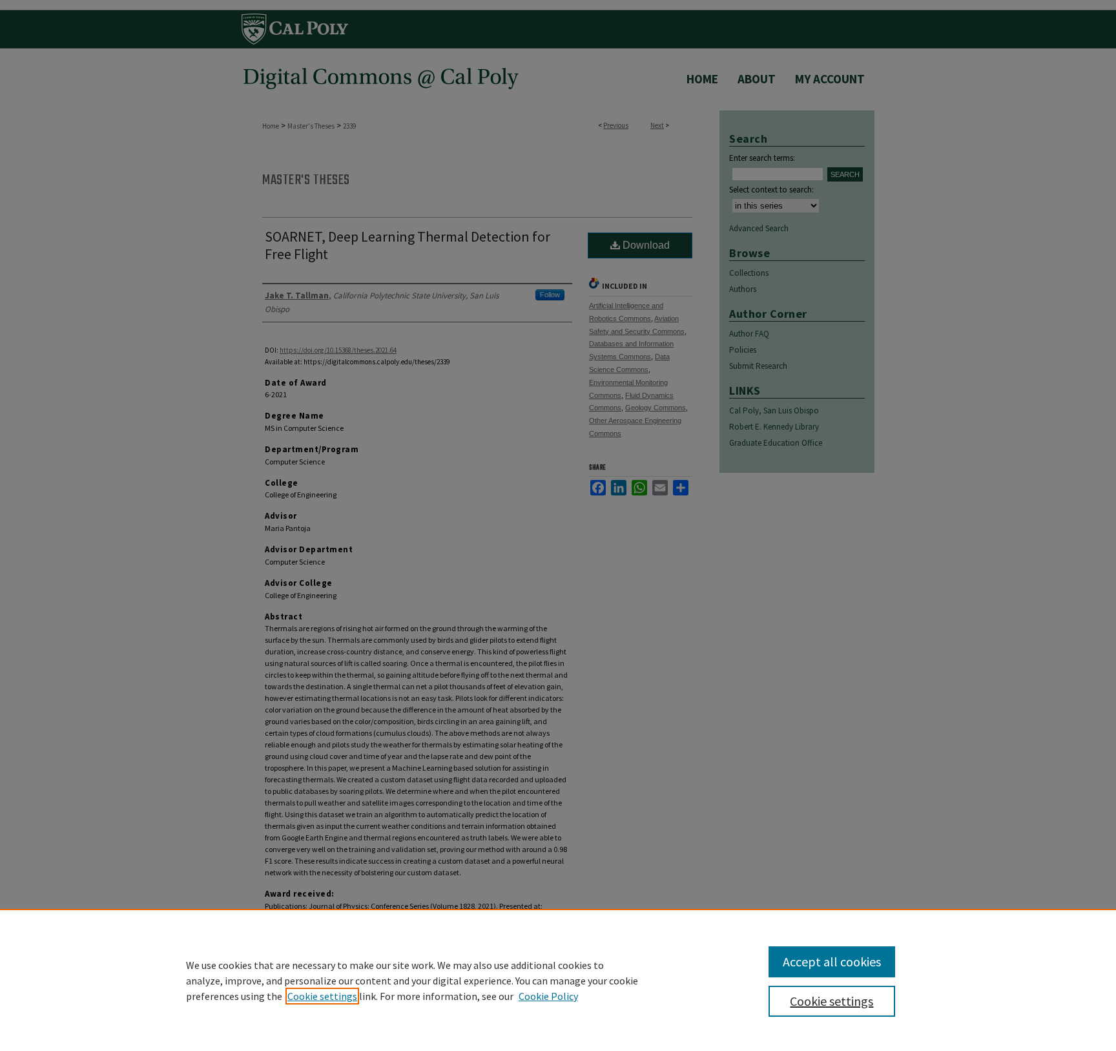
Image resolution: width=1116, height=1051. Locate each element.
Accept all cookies (832, 961)
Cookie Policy (548, 996)
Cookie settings (322, 996)
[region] (558, 980)
